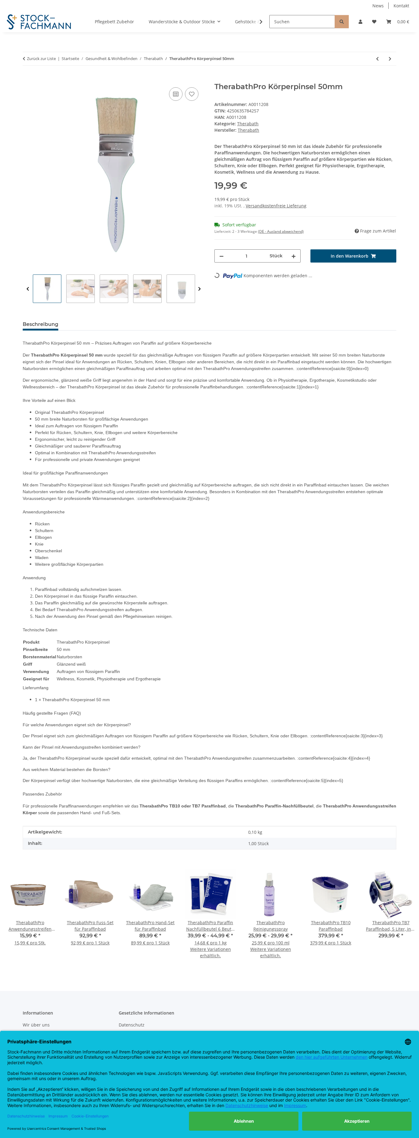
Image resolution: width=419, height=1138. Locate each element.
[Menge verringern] (221, 256)
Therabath (248, 124)
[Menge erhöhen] (293, 256)
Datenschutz (131, 1025)
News (378, 6)
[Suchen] (342, 21)
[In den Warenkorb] (28, 79)
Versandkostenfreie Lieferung (276, 206)
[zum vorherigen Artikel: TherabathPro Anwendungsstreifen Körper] (377, 58)
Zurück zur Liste (41, 58)
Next (199, 289)
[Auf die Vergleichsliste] (176, 94)
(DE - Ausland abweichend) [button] (281, 231)
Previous (28, 289)
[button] (360, 21)
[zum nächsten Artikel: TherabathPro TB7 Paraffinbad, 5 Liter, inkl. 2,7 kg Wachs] (390, 58)
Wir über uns (36, 1025)
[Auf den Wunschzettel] (191, 94)
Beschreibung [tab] (40, 324)
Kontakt (401, 6)
